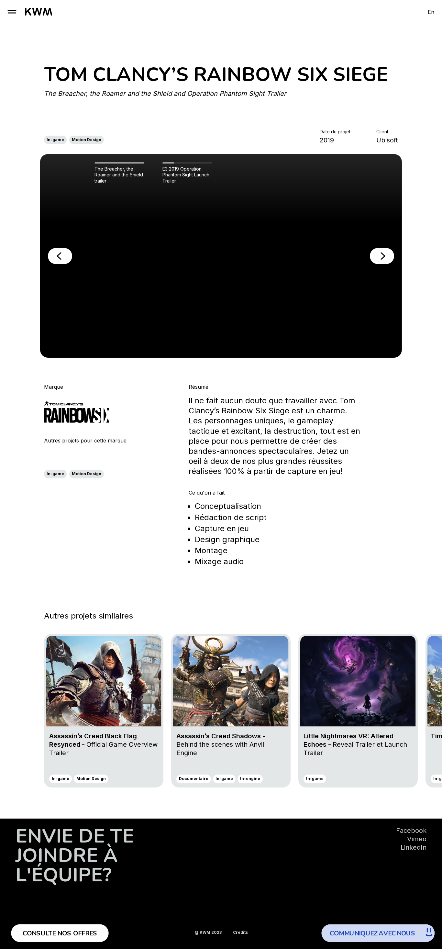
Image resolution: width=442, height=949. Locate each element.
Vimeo (416, 839)
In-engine (250, 778)
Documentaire (193, 778)
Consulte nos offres (60, 933)
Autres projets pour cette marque (85, 440)
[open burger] (12, 12)
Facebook (411, 830)
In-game (55, 139)
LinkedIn (413, 847)
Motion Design (86, 139)
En (431, 12)
